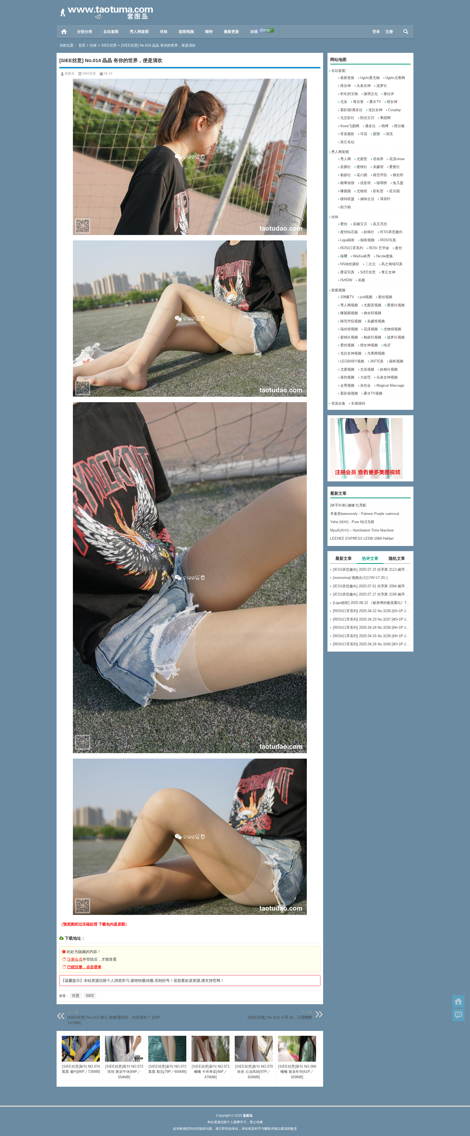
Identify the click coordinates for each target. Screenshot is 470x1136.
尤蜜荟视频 (372, 305)
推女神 (345, 86)
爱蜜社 (394, 167)
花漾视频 (371, 329)
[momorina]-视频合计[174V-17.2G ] (360, 578)
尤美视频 (367, 369)
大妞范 (365, 377)
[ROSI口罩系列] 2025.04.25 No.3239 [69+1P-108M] (372, 636)
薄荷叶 (385, 199)
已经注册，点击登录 (84, 967)
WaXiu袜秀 (361, 256)
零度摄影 (347, 134)
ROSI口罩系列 (351, 248)
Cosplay (394, 110)
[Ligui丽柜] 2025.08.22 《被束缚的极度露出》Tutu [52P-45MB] (372, 603)
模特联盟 (347, 199)
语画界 (378, 159)
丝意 (75, 995)
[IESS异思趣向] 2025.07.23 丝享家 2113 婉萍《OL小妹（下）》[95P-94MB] (372, 569)
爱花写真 (347, 272)
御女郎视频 (372, 313)
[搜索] (405, 31)
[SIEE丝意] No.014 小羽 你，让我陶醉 (280, 1017)
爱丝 (343, 224)
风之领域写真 (392, 264)
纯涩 (387, 345)
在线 (261, 31)
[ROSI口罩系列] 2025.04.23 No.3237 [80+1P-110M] (372, 619)
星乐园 (394, 191)
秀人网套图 (139, 31)
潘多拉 (370, 126)
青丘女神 (388, 272)
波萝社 (381, 86)
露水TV (375, 102)
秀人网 (345, 159)
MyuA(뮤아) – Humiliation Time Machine (362, 530)
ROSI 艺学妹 (379, 248)
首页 (64, 31)
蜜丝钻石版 (349, 232)
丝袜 (164, 31)
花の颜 (362, 175)
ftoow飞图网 (349, 126)
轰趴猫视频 (349, 393)
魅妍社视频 (372, 337)
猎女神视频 (369, 345)
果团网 (385, 118)
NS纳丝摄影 (349, 264)
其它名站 (347, 142)
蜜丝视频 (385, 297)
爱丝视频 (347, 345)
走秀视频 (347, 385)
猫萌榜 (381, 183)
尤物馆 (362, 191)
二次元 (370, 264)
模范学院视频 (350, 321)
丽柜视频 (367, 240)
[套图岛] (105, 7)
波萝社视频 (396, 337)
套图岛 (70, 73)
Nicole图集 (384, 256)
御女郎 (398, 175)
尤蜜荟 (362, 159)
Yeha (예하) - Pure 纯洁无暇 (352, 522)
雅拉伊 (389, 94)
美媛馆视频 (376, 321)
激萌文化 (371, 94)
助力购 (345, 207)
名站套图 (111, 31)
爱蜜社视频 (396, 305)
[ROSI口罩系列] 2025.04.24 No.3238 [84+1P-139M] (372, 627)
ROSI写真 (388, 240)
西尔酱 (399, 126)
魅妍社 (345, 175)
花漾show (396, 159)
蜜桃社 (362, 167)
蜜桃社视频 (349, 337)
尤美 (343, 102)
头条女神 (364, 86)
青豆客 (358, 102)
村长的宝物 (349, 94)
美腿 (361, 280)
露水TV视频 (373, 393)
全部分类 (84, 31)
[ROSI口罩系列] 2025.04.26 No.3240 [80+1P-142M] (372, 644)
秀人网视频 (349, 305)
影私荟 (378, 191)
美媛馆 (378, 167)
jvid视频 (366, 297)
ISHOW (346, 280)
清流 (389, 134)
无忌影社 (347, 118)
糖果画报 (347, 183)
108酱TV (347, 297)
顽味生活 (367, 199)
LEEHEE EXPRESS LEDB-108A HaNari (362, 538)
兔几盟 (398, 183)
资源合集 (338, 403)
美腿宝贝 (360, 224)
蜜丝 (398, 248)
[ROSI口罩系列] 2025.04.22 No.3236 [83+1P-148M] (372, 611)
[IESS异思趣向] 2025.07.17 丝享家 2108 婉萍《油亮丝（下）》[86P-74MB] (372, 594)
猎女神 (392, 102)
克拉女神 (375, 110)
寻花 (363, 134)
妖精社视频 (389, 369)
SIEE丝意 (109, 45)
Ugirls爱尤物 (370, 78)
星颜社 (345, 167)
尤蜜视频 (347, 369)
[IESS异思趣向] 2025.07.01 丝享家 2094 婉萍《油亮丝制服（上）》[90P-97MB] (372, 586)
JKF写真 (377, 361)
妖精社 (369, 232)
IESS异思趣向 (391, 232)
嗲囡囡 (345, 191)
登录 (376, 31)
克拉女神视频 (350, 353)
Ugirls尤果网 (395, 78)
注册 (389, 31)
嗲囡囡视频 (349, 313)
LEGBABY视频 (352, 361)
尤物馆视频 (392, 329)
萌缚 (384, 126)
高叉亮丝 (380, 224)
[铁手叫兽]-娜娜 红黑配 (348, 505)
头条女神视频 (387, 377)
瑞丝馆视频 (349, 329)
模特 (209, 31)
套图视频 (186, 31)
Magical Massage (390, 385)
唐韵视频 (347, 377)
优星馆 (365, 183)
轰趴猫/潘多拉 (351, 110)
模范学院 (380, 175)
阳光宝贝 (367, 118)
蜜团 (376, 134)
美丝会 (365, 385)
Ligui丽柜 (347, 240)
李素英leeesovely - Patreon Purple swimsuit (364, 514)
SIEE (90, 995)
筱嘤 (343, 256)
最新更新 (231, 31)
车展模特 (358, 403)
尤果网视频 (376, 353)
